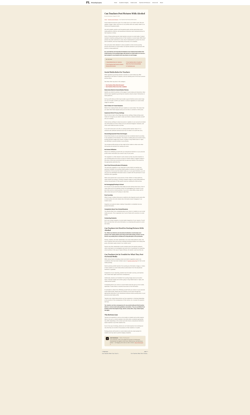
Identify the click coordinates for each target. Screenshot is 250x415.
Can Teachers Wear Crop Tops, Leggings (116, 86)
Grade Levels (134, 2)
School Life (155, 2)
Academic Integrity (123, 2)
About (161, 2)
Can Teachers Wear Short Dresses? (115, 85)
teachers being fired (132, 260)
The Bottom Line (130, 66)
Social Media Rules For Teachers (114, 62)
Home (115, 2)
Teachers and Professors (113, 19)
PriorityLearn (96, 2)
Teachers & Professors (144, 2)
